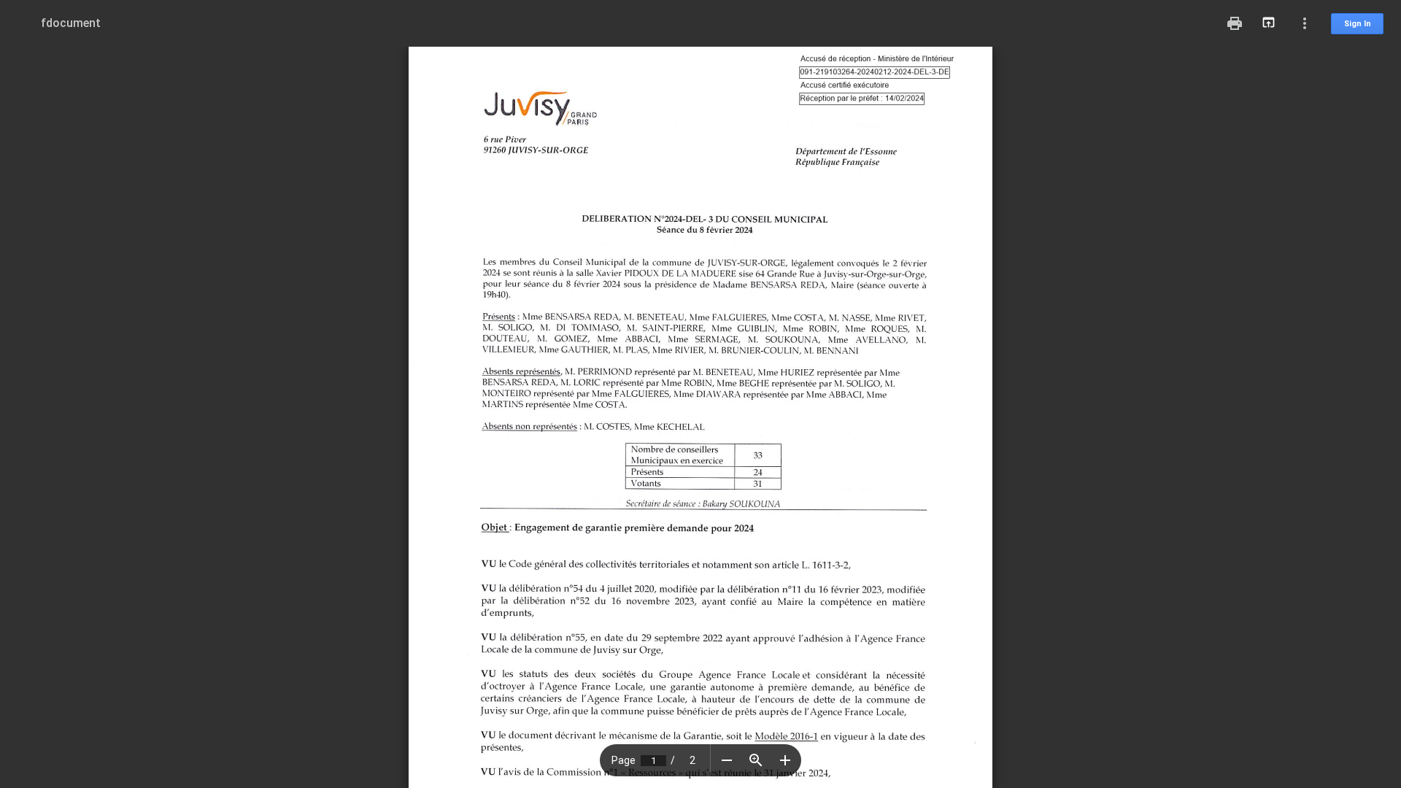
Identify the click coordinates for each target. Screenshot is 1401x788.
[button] (726, 760)
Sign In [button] (1357, 23)
